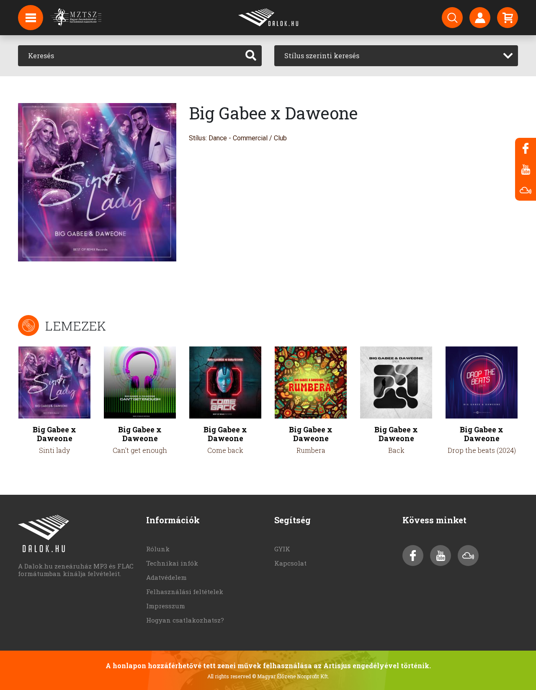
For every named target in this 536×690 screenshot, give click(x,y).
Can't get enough (140, 450)
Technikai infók (172, 563)
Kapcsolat (290, 563)
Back (396, 450)
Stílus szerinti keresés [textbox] (321, 55)
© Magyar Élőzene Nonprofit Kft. (290, 676)
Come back (225, 450)
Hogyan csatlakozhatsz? (185, 620)
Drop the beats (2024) (482, 450)
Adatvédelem (166, 577)
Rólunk (158, 549)
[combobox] (396, 55)
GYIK (282, 549)
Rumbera (310, 450)
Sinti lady (54, 450)
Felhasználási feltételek (184, 591)
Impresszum (165, 606)
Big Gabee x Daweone (54, 434)
